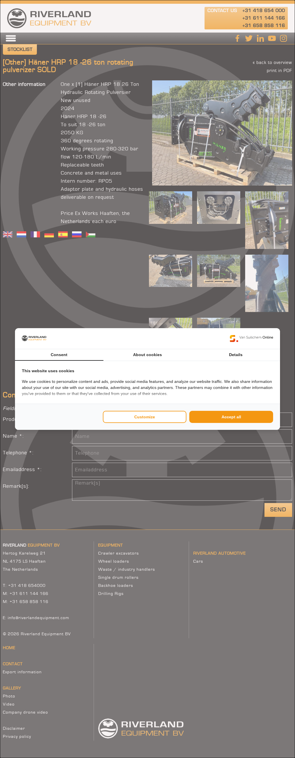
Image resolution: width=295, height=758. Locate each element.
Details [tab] (236, 354)
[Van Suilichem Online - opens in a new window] (251, 338)
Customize (144, 417)
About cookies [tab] (147, 354)
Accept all (231, 417)
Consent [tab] (59, 354)
